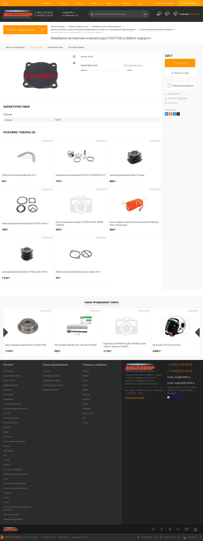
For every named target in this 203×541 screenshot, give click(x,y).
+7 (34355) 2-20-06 (48, 537)
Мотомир (7, 427)
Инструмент (8, 394)
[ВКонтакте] (166, 114)
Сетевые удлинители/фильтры (15, 474)
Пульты (6, 460)
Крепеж (6, 446)
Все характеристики (133, 65)
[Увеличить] (40, 75)
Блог (84, 418)
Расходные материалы (12, 469)
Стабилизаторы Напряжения (15, 488)
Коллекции (86, 409)
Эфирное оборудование (13, 519)
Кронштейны (8, 451)
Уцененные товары (50, 390)
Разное (6, 465)
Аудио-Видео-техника (12, 376)
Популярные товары (51, 376)
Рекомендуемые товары (53, 385)
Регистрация (168, 3)
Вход (158, 3)
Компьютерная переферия (14, 441)
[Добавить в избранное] (74, 56)
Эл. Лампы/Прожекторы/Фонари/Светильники (17, 508)
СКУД (5, 479)
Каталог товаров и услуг (21, 29)
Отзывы (85, 423)
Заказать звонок (188, 3)
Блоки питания (9, 380)
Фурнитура (7, 437)
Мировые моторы (10, 423)
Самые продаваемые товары (101, 302)
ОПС (5, 455)
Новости (109, 3)
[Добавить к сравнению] (74, 62)
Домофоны (7, 390)
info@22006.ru (183, 377)
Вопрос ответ (87, 413)
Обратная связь (12, 537)
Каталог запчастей (11, 418)
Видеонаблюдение (11, 385)
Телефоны (7, 493)
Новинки (46, 371)
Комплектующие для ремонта (15, 409)
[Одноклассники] (170, 114)
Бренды (85, 404)
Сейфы (6, 432)
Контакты (126, 3)
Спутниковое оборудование (14, 483)
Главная (47, 3)
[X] (178, 114)
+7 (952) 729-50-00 (30, 537)
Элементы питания (11, 514)
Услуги (79, 3)
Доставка (86, 399)
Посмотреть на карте (134, 398)
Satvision (6, 413)
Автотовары (8, 371)
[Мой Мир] (174, 114)
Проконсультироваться (183, 86)
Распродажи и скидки (52, 380)
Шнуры (6, 502)
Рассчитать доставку (177, 98)
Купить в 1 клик (182, 73)
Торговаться (174, 94)
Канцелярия (8, 399)
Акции (94, 3)
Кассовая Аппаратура (12, 404)
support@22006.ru (185, 382)
